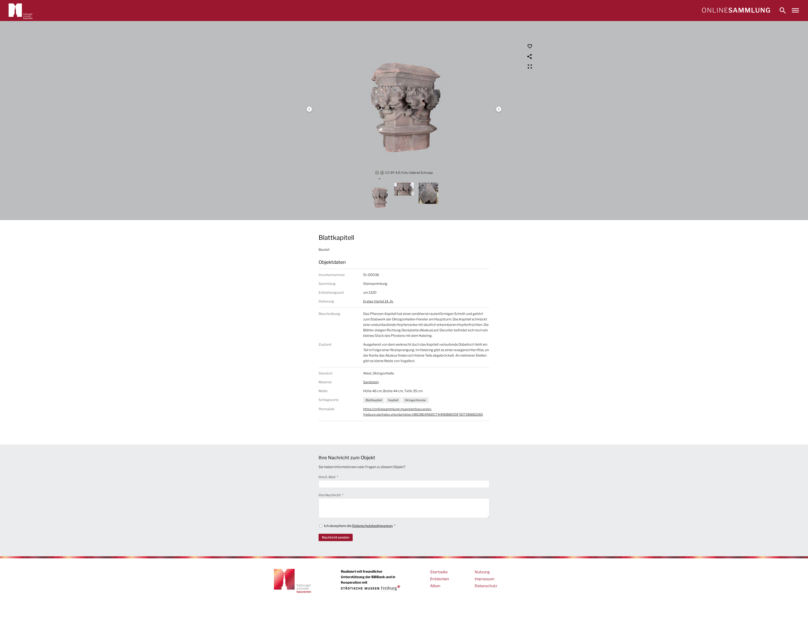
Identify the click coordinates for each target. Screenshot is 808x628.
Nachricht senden (335, 537)
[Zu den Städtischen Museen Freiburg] (370, 588)
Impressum (484, 579)
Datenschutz (486, 586)
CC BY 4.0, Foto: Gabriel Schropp (409, 173)
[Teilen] (530, 56)
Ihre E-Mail (327, 477)
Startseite (439, 572)
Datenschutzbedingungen (372, 526)
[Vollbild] (530, 66)
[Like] (530, 46)
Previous (309, 109)
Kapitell (393, 400)
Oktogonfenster (415, 400)
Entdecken (439, 579)
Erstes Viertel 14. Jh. (378, 301)
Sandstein (371, 382)
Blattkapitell (374, 400)
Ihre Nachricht (330, 495)
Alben (435, 586)
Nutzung (482, 572)
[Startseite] (736, 10)
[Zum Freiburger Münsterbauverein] (20, 10)
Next (498, 109)
